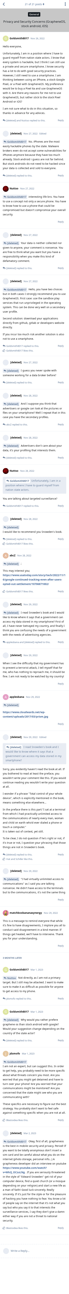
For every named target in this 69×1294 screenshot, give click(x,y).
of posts (33, 4)
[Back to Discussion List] (3, 4)
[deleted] (13, 243)
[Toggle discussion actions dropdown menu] (65, 4)
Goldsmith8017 (16, 141)
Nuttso (11, 978)
